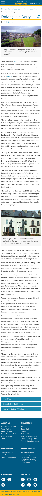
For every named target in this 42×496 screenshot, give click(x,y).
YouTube (35, 479)
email (3, 479)
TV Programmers (27, 452)
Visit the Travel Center (29, 436)
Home (3, 9)
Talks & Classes (27, 434)
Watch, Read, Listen (15, 9)
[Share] (39, 16)
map (3, 485)
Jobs (3, 439)
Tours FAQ (25, 429)
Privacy (17, 494)
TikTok (23, 485)
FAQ (22, 427)
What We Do (6, 429)
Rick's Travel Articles (31, 9)
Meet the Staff (6, 431)
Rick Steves (8, 22)
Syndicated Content (28, 457)
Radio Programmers (28, 455)
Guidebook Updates (29, 439)
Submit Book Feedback (30, 441)
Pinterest (29, 485)
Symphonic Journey (28, 460)
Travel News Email (8, 452)
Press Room (25, 462)
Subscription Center (8, 457)
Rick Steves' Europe (21, 2)
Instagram (29, 479)
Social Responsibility (9, 434)
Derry (16, 61)
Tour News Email (7, 455)
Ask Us (23, 431)
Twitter (35, 485)
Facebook (23, 479)
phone (9, 479)
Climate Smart (6, 436)
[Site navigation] (3, 2)
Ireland (9, 76)
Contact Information (8, 427)
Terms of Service (7, 494)
